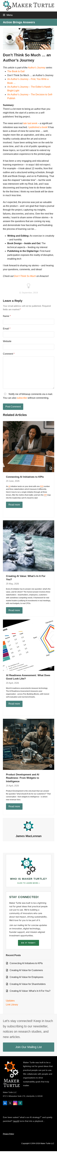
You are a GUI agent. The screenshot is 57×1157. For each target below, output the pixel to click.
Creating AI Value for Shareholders (28, 984)
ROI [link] (41, 486)
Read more (14, 504)
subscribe (22, 398)
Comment (8, 354)
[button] (8, 15)
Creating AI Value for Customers (26, 970)
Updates (10, 1000)
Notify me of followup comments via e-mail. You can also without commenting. (28, 396)
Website (7, 341)
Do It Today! (28, 943)
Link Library (12, 1004)
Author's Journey (36, 67)
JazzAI (16, 1121)
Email (6, 328)
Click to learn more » (28, 883)
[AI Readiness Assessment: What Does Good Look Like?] (28, 645)
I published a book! (38, 127)
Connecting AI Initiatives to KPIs (25, 476)
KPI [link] (45, 495)
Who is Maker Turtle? (28, 878)
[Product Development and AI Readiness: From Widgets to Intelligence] (28, 744)
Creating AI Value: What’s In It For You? (30, 991)
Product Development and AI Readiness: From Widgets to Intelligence (22, 778)
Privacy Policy (8, 1134)
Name (7, 316)
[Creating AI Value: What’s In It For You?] (28, 545)
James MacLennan (29, 836)
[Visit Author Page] (28, 826)
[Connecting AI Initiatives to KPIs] (28, 446)
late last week (30, 123)
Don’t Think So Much (25, 276)
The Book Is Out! (16, 71)
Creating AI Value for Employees (26, 977)
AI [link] (9, 486)
